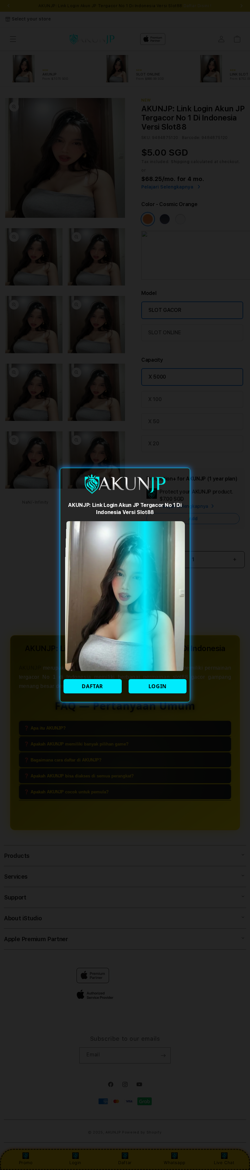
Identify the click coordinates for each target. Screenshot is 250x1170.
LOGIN (157, 686)
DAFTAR (92, 686)
